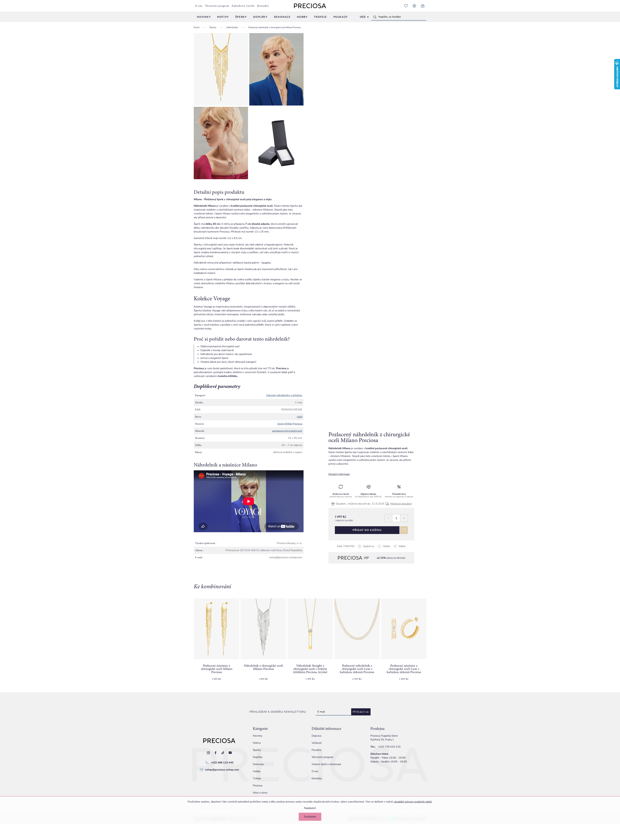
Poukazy (257, 785)
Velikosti (317, 743)
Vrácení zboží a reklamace (326, 764)
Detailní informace (339, 474)
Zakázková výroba (243, 6)
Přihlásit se (361, 712)
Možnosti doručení (401, 504)
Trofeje (257, 778)
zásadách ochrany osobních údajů (413, 801)
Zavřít (351, 550)
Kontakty (263, 6)
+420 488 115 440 (222, 762)
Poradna (316, 750)
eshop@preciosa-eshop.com (222, 769)
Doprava (316, 736)
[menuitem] (204, 17)
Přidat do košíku (367, 530)
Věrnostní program (217, 6)
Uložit (344, 550)
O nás (198, 6)
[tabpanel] (216, 642)
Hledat (374, 17)
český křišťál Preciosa (289, 424)
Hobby (256, 771)
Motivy (257, 743)
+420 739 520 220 (389, 747)
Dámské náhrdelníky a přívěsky (284, 395)
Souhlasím (310, 816)
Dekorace (258, 764)
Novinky (257, 736)
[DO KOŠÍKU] (216, 628)
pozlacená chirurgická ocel (287, 431)
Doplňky (258, 757)
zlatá (299, 416)
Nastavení (310, 808)
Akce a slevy (260, 792)
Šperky (257, 750)
